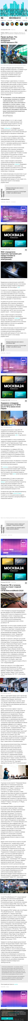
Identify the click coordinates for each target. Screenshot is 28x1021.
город (7, 986)
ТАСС (18, 287)
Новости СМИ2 (4, 224)
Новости (7, 32)
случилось (5, 467)
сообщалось (7, 128)
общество (8, 201)
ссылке (16, 984)
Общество (13, 29)
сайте (16, 435)
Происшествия (14, 400)
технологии (3, 201)
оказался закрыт (17, 493)
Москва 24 (14, 18)
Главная (2, 32)
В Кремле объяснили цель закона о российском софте (15, 188)
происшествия (4, 535)
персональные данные (13, 1012)
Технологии (13, 582)
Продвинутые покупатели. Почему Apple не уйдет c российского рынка (16, 192)
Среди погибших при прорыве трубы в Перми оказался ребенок (15, 528)
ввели (14, 474)
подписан (17, 164)
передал (3, 482)
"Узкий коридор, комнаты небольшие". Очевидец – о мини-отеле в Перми (15, 524)
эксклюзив (13, 201)
